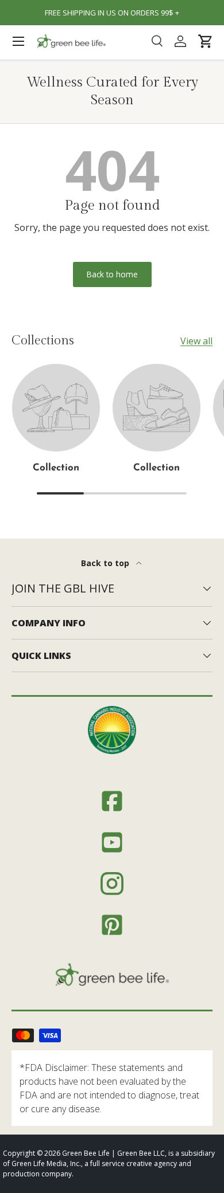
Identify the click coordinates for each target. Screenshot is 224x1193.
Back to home (112, 274)
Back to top (106, 563)
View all (196, 341)
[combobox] (157, 41)
